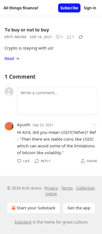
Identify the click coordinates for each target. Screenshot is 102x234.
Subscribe (69, 7)
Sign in (90, 7)
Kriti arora (15, 37)
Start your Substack (36, 208)
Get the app (78, 208)
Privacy (51, 188)
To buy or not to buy (27, 30)
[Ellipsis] (94, 124)
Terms (67, 188)
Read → (12, 58)
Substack (22, 222)
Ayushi (23, 124)
